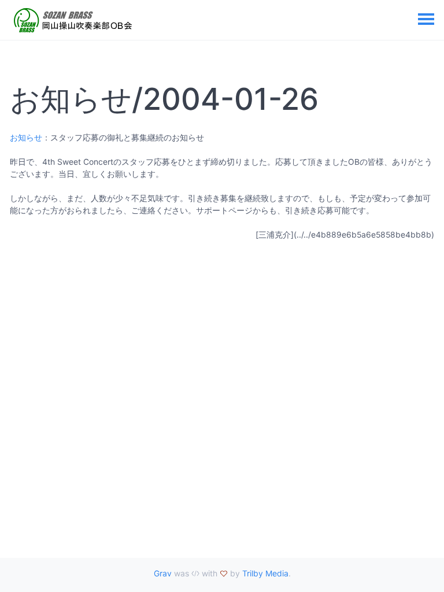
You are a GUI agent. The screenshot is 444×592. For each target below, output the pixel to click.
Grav (163, 573)
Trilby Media (265, 573)
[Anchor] (331, 99)
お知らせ (26, 137)
